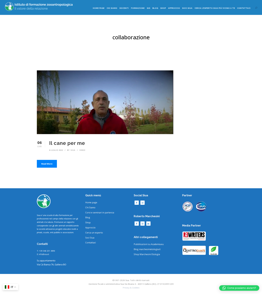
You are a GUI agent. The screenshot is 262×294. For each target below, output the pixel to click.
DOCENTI (124, 8)
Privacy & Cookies (131, 287)
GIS (148, 8)
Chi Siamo (112, 8)
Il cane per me (67, 143)
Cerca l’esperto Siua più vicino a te (215, 8)
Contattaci (244, 8)
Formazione (138, 8)
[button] (239, 288)
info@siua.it (44, 254)
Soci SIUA (187, 8)
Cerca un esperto (94, 232)
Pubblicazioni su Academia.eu (149, 244)
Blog (155, 8)
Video (82, 150)
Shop (163, 8)
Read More (46, 163)
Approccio (174, 8)
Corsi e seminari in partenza (99, 212)
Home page (99, 8)
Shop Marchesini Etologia (147, 254)
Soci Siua (89, 237)
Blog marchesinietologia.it (147, 249)
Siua (73, 150)
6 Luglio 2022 (56, 150)
